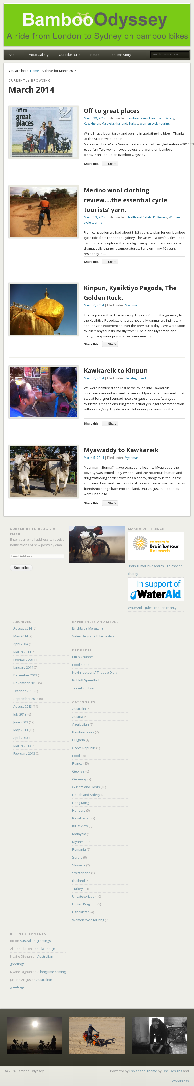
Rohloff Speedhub (86, 680)
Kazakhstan (92, 123)
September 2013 (25, 698)
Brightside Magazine (88, 628)
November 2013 (25, 683)
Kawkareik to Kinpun (116, 370)
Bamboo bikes (137, 118)
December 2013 (25, 675)
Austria (77, 716)
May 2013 (20, 730)
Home (34, 70)
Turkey (133, 123)
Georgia (78, 771)
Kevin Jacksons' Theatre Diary (95, 672)
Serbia (77, 857)
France (77, 763)
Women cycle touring (155, 123)
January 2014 (23, 667)
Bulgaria (78, 740)
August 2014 (22, 628)
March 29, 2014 (95, 118)
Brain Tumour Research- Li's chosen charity (155, 570)
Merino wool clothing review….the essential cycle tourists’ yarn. (125, 200)
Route (95, 54)
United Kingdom (84, 904)
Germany (79, 779)
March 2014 (22, 651)
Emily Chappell (83, 656)
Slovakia (78, 865)
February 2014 (24, 659)
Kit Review (160, 217)
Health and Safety (161, 118)
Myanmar (131, 305)
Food (76, 755)
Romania (79, 849)
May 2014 (20, 636)
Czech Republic (83, 748)
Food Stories (81, 664)
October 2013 (23, 691)
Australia (79, 708)
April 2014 (20, 644)
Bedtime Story (120, 54)
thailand (121, 123)
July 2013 (20, 714)
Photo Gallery (38, 54)
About (13, 54)
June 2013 (20, 722)
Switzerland (81, 873)
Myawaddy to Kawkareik (121, 450)
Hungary (78, 810)
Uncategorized (135, 378)
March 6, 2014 (94, 305)
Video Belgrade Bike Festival (93, 636)
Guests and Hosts (86, 787)
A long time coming (51, 971)
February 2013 (24, 753)
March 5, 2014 (94, 457)
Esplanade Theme (143, 1071)
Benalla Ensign (44, 948)
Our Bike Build (69, 54)
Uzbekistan (81, 912)
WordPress (180, 1081)
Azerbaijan (80, 724)
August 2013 (22, 706)
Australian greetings (35, 940)
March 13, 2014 (95, 217)
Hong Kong (80, 802)
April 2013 (20, 737)
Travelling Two (83, 688)
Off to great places (112, 110)
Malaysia (108, 123)
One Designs (172, 1071)
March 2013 (22, 745)
